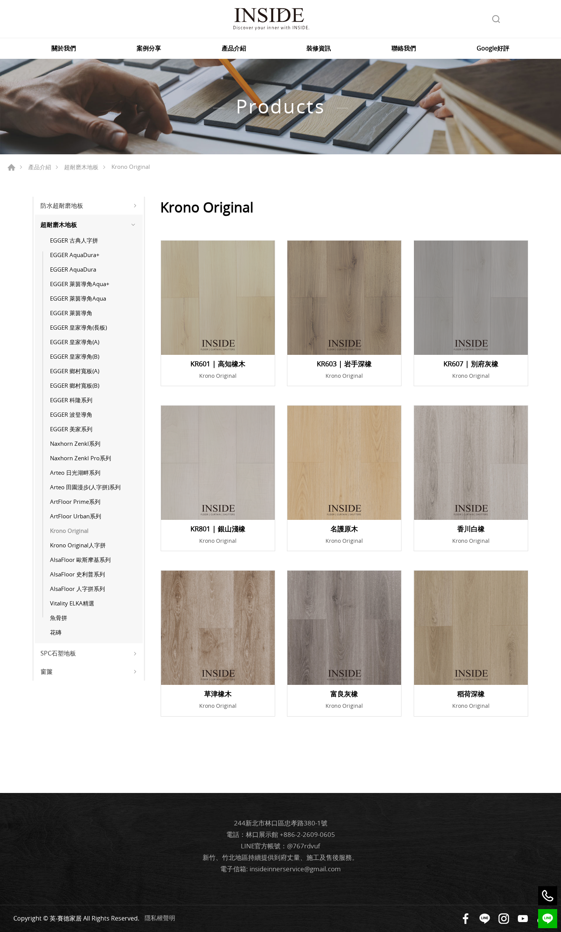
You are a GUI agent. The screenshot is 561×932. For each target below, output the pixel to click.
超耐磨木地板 (81, 167)
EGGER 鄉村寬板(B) (74, 385)
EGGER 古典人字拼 (74, 240)
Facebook (465, 918)
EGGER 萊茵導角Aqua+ (80, 284)
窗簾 (46, 671)
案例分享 (149, 48)
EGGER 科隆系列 (71, 400)
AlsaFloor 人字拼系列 (77, 588)
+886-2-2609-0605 (307, 834)
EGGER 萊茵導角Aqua (78, 298)
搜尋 (496, 19)
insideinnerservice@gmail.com (295, 868)
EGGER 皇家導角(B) (74, 356)
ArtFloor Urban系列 (75, 516)
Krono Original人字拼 (78, 545)
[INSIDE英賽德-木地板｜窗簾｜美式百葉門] (271, 19)
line (547, 918)
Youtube (523, 918)
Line (484, 918)
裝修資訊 (318, 48)
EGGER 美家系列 (71, 429)
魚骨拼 (58, 617)
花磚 (55, 632)
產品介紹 (234, 48)
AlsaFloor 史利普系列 (77, 574)
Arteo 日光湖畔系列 (75, 472)
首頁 (11, 167)
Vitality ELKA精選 (72, 603)
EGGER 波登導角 (71, 414)
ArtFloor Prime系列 (75, 501)
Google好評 (493, 48)
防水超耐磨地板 (61, 205)
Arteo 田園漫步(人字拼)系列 (85, 487)
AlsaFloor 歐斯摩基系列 (80, 559)
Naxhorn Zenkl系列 (75, 443)
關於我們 (64, 48)
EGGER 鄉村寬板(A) (74, 371)
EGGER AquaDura (73, 269)
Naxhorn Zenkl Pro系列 (80, 458)
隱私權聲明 (160, 918)
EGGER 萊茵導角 (71, 313)
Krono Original (69, 530)
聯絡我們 (404, 48)
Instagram (503, 918)
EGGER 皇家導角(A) (74, 342)
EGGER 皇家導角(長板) (78, 327)
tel (547, 895)
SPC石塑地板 (58, 653)
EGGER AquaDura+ (75, 255)
